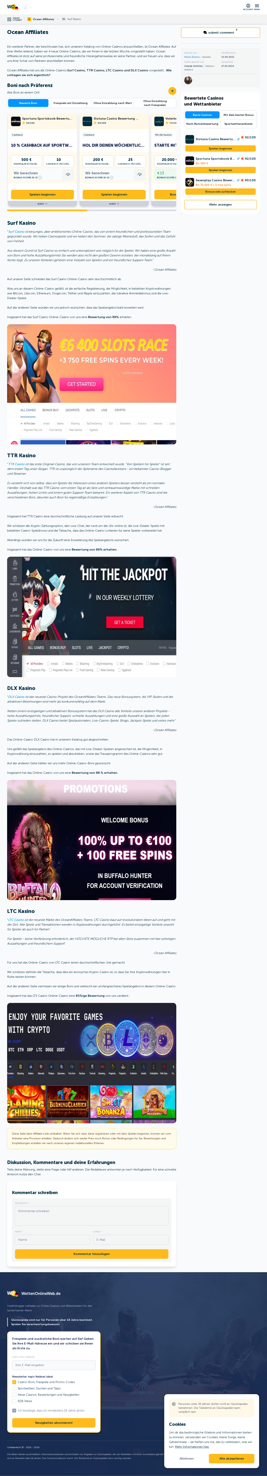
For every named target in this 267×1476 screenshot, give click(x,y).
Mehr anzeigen (220, 204)
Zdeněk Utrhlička (193, 66)
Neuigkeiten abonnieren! (54, 1423)
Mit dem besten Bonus (239, 114)
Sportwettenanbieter (238, 123)
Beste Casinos (202, 114)
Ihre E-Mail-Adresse (23, 1357)
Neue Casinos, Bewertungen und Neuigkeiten (48, 1394)
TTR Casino (16, 464)
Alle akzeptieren (231, 1458)
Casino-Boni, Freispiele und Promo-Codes (46, 1382)
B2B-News (25, 1401)
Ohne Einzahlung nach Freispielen (155, 103)
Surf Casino (16, 231)
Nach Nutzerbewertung (202, 123)
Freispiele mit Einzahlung (71, 103)
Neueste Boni (28, 103)
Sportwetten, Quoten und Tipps (39, 1388)
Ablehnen (186, 1458)
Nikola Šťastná (192, 57)
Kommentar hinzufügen (92, 1254)
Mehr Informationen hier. (192, 1446)
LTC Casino (16, 919)
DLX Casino (16, 696)
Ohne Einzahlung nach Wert (112, 103)
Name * (19, 1231)
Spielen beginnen (42, 194)
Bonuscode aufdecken (220, 191)
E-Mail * (97, 1231)
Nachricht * (22, 1203)
